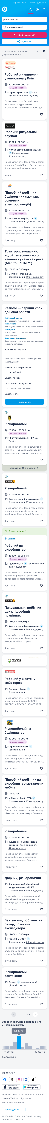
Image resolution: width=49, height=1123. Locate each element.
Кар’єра (40, 1094)
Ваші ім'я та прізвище (15, 349)
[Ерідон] (15, 660)
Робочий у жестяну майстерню (20, 681)
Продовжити (24, 402)
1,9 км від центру (35, 277)
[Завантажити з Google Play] (31, 1087)
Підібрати (26, 41)
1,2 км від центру (17, 985)
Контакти (18, 1094)
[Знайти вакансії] (31, 9)
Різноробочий (16, 424)
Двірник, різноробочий (23, 878)
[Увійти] (44, 9)
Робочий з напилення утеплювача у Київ (21, 76)
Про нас (29, 1094)
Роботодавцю (37, 2)
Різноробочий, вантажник (16, 974)
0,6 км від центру (35, 221)
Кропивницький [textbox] (15, 27)
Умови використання (13, 1102)
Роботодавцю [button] (12, 1109)
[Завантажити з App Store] (11, 1087)
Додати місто (12, 394)
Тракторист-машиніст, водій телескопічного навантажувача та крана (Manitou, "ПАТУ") (24, 257)
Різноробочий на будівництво (18, 730)
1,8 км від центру (35, 629)
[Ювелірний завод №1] (35, 660)
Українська (7, 1072)
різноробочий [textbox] (10, 19)
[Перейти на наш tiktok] (33, 1079)
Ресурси (6, 1094)
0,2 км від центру (17, 156)
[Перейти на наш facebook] (4, 1079)
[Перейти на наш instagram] (19, 1079)
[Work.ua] (4, 9)
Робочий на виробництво (15, 547)
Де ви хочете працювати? (18, 383)
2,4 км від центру (35, 942)
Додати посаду (12, 377)
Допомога (26, 1098)
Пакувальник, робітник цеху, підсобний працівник (23, 611)
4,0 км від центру (17, 848)
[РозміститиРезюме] (37, 9)
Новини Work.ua (10, 1098)
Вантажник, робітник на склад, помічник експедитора (23, 924)
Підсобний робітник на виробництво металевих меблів (24, 783)
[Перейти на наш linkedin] (26, 1079)
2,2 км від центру (17, 566)
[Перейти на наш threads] (11, 1079)
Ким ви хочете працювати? (19, 367)
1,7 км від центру (34, 502)
